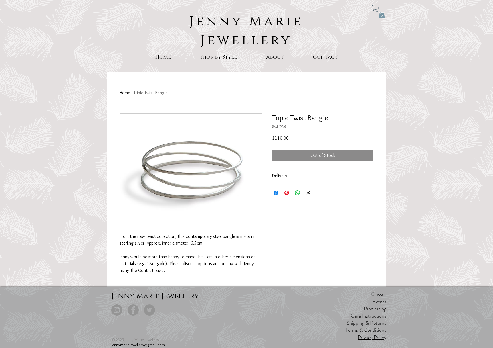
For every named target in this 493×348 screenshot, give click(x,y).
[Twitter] (149, 310)
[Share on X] (308, 192)
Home (125, 92)
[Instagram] (116, 310)
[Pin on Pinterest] (286, 192)
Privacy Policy (372, 337)
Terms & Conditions (365, 330)
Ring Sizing (375, 308)
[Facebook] (133, 310)
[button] (376, 8)
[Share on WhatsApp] (297, 192)
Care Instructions (368, 316)
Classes (378, 294)
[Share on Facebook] (275, 192)
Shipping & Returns (366, 323)
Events (379, 301)
